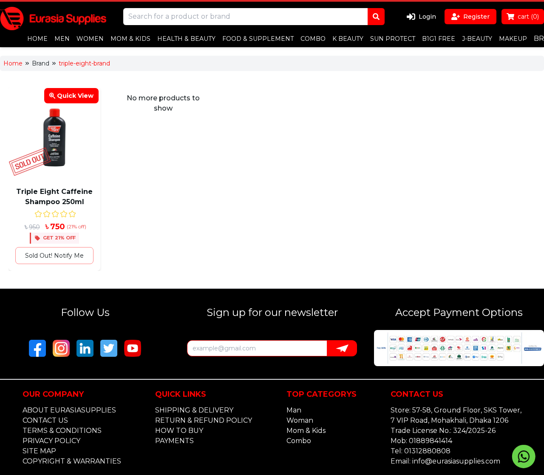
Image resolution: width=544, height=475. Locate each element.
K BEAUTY (347, 39)
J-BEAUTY (477, 39)
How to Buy (179, 431)
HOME (37, 39)
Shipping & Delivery (194, 410)
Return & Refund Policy (203, 420)
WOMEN (90, 39)
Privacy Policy (51, 441)
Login (427, 16)
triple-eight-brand (84, 63)
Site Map (39, 451)
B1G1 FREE (438, 39)
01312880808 (427, 451)
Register (476, 16)
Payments (174, 441)
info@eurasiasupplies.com (456, 461)
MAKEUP (513, 39)
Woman (299, 420)
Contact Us (45, 420)
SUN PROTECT (392, 39)
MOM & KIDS (130, 39)
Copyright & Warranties (72, 461)
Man (293, 410)
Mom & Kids (306, 431)
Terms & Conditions (62, 431)
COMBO (313, 39)
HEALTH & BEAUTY (186, 39)
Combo (298, 441)
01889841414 (430, 441)
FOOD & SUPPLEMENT (258, 39)
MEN (62, 39)
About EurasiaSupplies (69, 410)
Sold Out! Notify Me (54, 255)
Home (13, 63)
